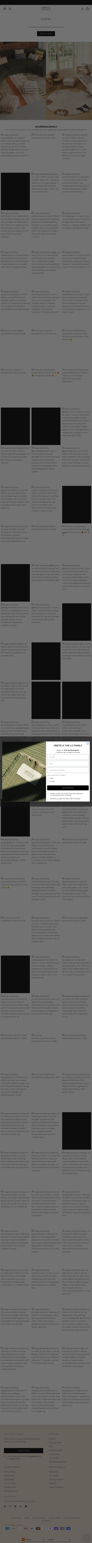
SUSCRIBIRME (68, 788)
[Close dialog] (88, 743)
